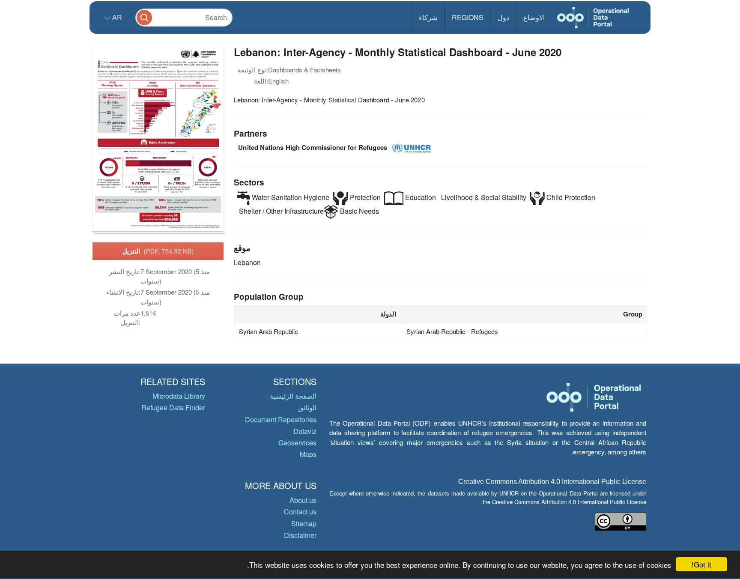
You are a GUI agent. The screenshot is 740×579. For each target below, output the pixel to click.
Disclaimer (300, 535)
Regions (467, 17)
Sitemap (303, 523)
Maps (308, 454)
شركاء (428, 17)
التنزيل (158, 251)
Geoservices (297, 443)
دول (503, 17)
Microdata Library (178, 396)
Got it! (701, 564)
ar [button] (116, 17)
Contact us (300, 511)
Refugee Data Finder (173, 407)
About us (302, 500)
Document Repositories (280, 419)
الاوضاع (534, 17)
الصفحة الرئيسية (293, 396)
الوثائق (307, 407)
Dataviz (304, 431)
